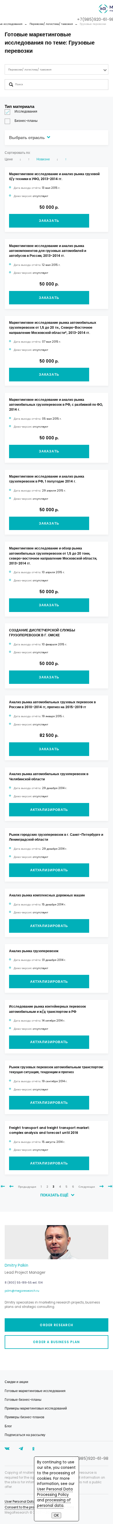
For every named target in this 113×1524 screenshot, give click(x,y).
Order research (56, 1325)
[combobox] (57, 69)
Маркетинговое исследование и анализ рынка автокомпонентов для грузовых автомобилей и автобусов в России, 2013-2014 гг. (47, 251)
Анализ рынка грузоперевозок (33, 951)
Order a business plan (56, 1342)
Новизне (43, 159)
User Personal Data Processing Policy (55, 1492)
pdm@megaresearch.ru (22, 1291)
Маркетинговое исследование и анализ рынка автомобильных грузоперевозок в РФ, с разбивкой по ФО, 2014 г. (56, 405)
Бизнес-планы (26, 121)
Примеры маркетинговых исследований (36, 1408)
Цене (9, 159)
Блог (8, 1426)
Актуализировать (49, 810)
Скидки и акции (16, 1382)
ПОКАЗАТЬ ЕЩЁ (54, 1195)
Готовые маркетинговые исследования (35, 1391)
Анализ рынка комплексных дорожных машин (47, 895)
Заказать (49, 221)
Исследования (26, 111)
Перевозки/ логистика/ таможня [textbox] (29, 69)
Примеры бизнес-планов (24, 1417)
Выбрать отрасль (27, 137)
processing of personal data (54, 1502)
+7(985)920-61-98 (89, 1458)
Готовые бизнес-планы (23, 1400)
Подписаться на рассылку (25, 1435)
